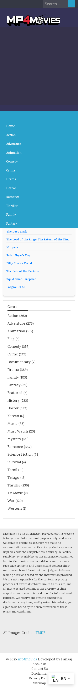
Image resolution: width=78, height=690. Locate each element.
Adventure (13, 144)
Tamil (12, 470)
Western (14, 508)
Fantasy (11, 224)
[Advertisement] (39, 66)
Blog (11, 339)
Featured (14, 393)
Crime (10, 171)
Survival (14, 462)
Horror (11, 188)
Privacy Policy (39, 678)
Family (11, 215)
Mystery (14, 439)
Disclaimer (39, 673)
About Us (40, 664)
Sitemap (39, 683)
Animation (13, 153)
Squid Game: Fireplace (21, 279)
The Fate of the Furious (22, 271)
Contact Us (39, 669)
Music (12, 424)
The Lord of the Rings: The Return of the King (37, 240)
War (11, 501)
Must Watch (17, 431)
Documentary (19, 362)
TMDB (41, 633)
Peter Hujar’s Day (18, 256)
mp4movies (27, 659)
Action (11, 135)
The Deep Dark (16, 232)
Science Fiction (20, 455)
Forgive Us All (15, 287)
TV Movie (15, 493)
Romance (13, 197)
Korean (13, 416)
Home (10, 126)
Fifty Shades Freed (19, 263)
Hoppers (12, 248)
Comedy (12, 162)
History (13, 401)
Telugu (13, 478)
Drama (11, 179)
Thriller (12, 206)
